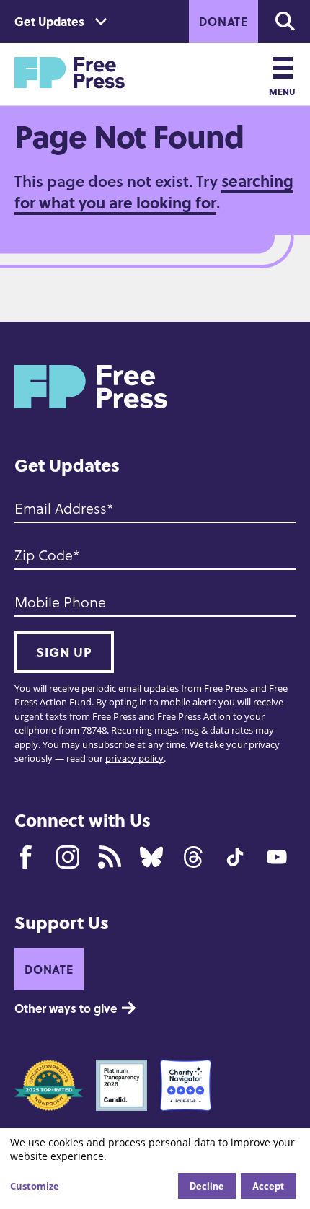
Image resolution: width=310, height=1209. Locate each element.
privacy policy (134, 758)
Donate (223, 21)
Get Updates (49, 21)
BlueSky (151, 857)
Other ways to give (65, 1008)
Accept (268, 1185)
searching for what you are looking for (153, 192)
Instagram (67, 857)
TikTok (235, 857)
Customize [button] (34, 1185)
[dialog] (155, 1168)
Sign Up (64, 652)
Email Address (60, 508)
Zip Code (43, 555)
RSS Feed (109, 857)
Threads (193, 857)
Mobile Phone (60, 601)
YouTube (276, 857)
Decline (207, 1185)
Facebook (25, 857)
